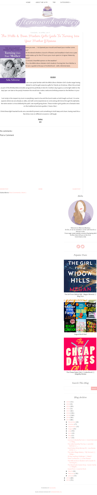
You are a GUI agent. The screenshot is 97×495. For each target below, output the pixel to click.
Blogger (52, 488)
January (71, 476)
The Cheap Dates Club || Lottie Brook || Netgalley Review (80, 373)
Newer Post (4, 189)
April (70, 438)
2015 (68, 480)
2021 (68, 411)
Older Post (76, 189)
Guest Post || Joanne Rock (77, 469)
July (69, 431)
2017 (68, 420)
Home (28, 2)
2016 (68, 478)
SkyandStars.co (56, 492)
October (71, 424)
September (72, 426)
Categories (65, 2)
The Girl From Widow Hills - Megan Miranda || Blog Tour (80, 295)
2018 (68, 417)
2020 (68, 413)
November (72, 422)
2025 (68, 402)
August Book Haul (80, 334)
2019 (68, 415)
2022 (68, 408)
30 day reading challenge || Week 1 (80, 456)
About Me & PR (41, 2)
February (71, 473)
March (70, 471)
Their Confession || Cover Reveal (79, 458)
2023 (68, 406)
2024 (68, 404)
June (70, 433)
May (69, 435)
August (70, 429)
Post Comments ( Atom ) (17, 192)
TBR (54, 2)
